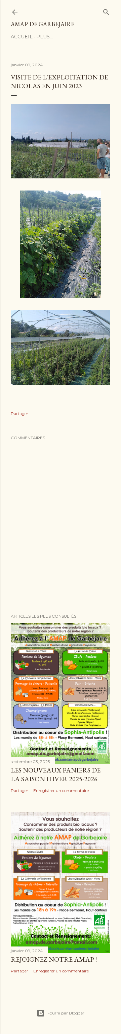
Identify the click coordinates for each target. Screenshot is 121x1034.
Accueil (22, 37)
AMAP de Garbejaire (42, 24)
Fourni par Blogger (65, 1012)
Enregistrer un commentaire (61, 790)
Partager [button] (19, 413)
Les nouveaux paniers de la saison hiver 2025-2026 (55, 774)
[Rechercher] (106, 10)
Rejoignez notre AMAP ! (54, 959)
